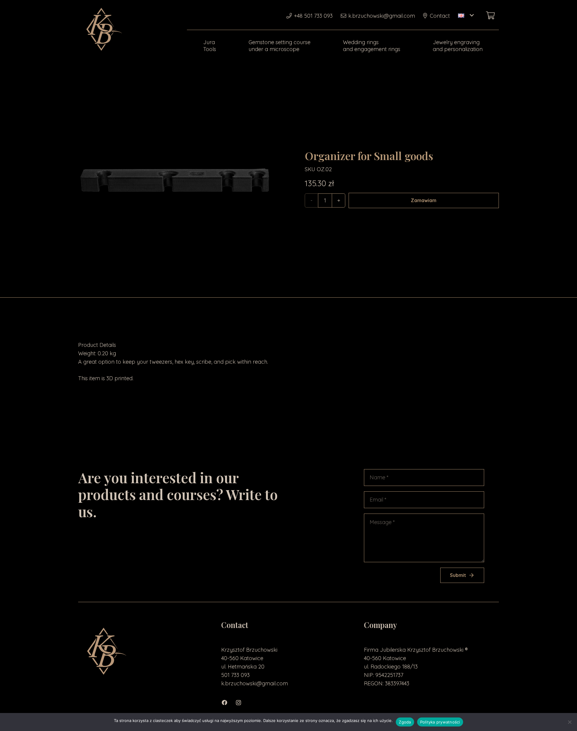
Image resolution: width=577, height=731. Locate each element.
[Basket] (490, 15)
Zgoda (405, 722)
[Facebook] (228, 702)
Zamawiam (423, 200)
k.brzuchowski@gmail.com (254, 683)
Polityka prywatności (440, 722)
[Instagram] (241, 702)
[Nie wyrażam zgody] (569, 722)
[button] (466, 15)
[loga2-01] (102, 30)
